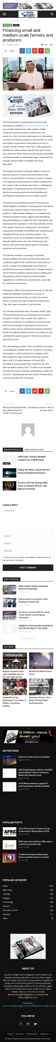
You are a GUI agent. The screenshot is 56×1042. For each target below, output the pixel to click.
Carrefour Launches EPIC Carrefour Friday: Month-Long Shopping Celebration (34, 615)
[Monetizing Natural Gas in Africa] (41, 660)
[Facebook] (20, 1024)
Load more (27, 638)
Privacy (10, 1034)
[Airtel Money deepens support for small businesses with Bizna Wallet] (9, 787)
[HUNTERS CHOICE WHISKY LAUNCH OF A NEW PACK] (9, 460)
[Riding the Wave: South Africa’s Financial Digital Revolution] (9, 473)
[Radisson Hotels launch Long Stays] (9, 760)
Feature (32, 694)
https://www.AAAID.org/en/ (35, 126)
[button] (52, 14)
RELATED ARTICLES (12, 450)
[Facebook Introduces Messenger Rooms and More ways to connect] (9, 858)
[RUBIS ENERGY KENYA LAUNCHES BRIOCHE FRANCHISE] (9, 590)
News (32, 668)
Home (5, 20)
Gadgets (25, 20)
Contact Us (44, 1034)
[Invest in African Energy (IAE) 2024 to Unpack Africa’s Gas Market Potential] (9, 485)
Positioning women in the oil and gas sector (40, 409)
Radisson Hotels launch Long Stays (34, 757)
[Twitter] (35, 1024)
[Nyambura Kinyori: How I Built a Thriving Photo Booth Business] (41, 687)
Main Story (7, 668)
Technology (14, 20)
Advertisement (32, 1034)
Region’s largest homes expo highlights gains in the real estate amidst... (13, 674)
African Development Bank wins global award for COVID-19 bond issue (14, 410)
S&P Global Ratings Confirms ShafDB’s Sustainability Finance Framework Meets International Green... (35, 772)
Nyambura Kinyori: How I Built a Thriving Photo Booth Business (40, 700)
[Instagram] (28, 1024)
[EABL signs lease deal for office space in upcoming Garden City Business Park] (9, 844)
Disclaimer (19, 1034)
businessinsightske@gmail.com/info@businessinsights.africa (29, 1006)
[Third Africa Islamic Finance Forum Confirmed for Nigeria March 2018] (9, 832)
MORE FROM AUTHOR (34, 450)
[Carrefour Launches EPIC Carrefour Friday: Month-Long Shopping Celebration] (9, 615)
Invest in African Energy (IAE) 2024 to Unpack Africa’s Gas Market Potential (33, 485)
